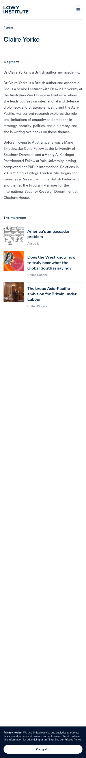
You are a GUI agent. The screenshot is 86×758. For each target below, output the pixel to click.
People (8, 28)
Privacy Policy (72, 739)
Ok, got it (43, 749)
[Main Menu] (78, 9)
